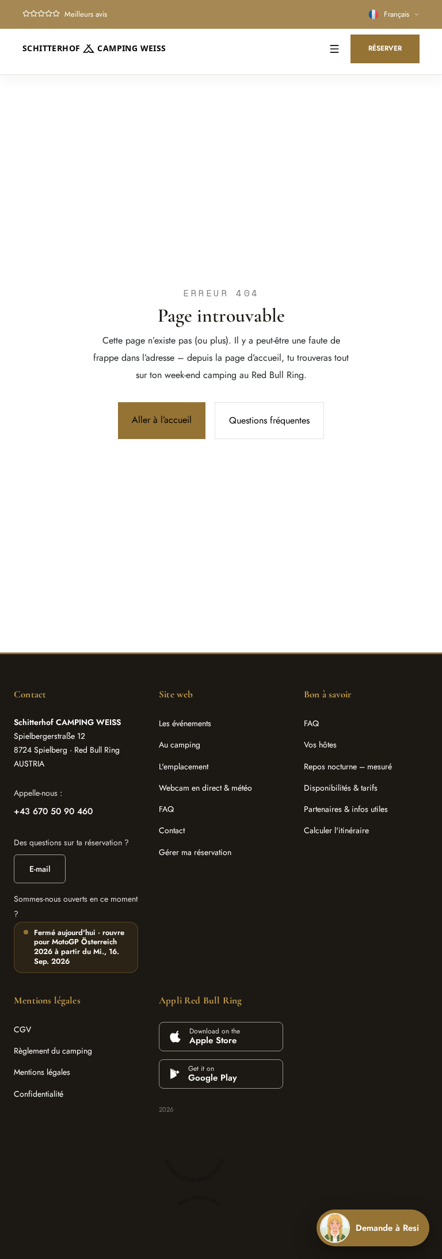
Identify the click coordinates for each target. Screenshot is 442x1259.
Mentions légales (42, 1072)
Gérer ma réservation (195, 852)
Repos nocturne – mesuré (348, 766)
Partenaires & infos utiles (346, 809)
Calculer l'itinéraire (336, 830)
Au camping (179, 744)
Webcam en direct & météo (205, 787)
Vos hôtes (320, 744)
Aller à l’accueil (162, 419)
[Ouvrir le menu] (334, 49)
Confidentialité (38, 1094)
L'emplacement (183, 766)
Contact (172, 830)
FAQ (166, 809)
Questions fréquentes (269, 420)
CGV (22, 1029)
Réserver (385, 48)
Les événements (185, 723)
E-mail (39, 869)
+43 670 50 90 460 (53, 811)
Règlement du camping (53, 1050)
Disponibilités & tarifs (341, 787)
